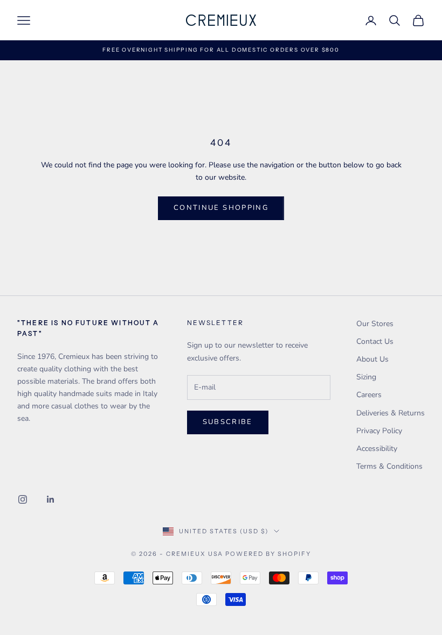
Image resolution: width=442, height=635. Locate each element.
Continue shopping (221, 208)
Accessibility (376, 448)
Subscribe (228, 422)
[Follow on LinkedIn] (50, 499)
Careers (369, 395)
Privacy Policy (379, 431)
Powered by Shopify (268, 554)
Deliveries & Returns (390, 413)
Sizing (366, 377)
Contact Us (374, 341)
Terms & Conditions (389, 466)
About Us (372, 359)
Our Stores (374, 324)
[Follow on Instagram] (22, 499)
